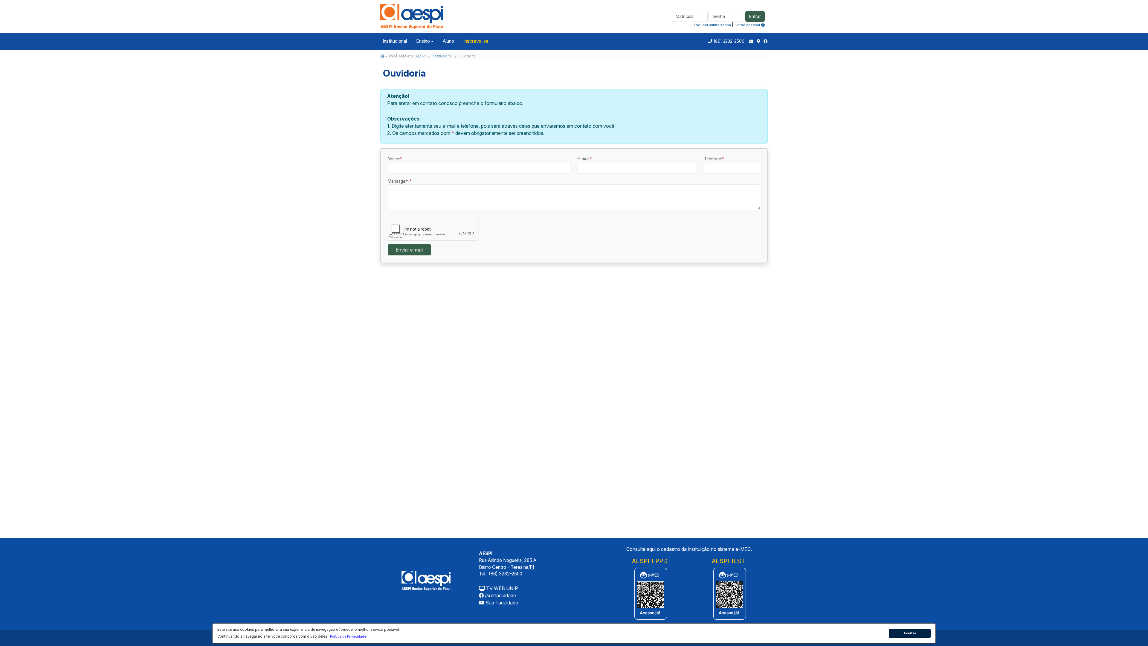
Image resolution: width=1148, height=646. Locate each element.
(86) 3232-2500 (729, 41)
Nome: (395, 158)
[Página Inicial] (411, 16)
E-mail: (585, 158)
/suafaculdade (500, 595)
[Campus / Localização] (758, 41)
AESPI (421, 56)
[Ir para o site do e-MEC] (649, 593)
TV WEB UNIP (501, 588)
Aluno (448, 41)
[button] (348, 636)
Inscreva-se (475, 41)
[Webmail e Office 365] (751, 41)
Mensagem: (400, 181)
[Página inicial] (383, 56)
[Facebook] (766, 41)
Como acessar (748, 25)
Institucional (395, 41)
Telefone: (714, 158)
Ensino (423, 41)
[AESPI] (426, 580)
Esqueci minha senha (712, 25)
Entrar (755, 16)
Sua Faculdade (501, 603)
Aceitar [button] (909, 633)
